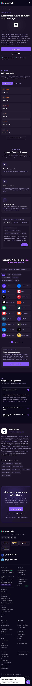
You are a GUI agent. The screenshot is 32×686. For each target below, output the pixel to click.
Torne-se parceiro (21, 623)
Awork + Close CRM (6, 466)
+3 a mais (24, 233)
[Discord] (12, 537)
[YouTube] (8, 537)
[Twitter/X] (2, 537)
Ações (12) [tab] (18, 83)
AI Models (15, 277)
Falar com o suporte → (22, 383)
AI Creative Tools (16, 274)
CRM (9, 274)
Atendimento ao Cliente (7, 603)
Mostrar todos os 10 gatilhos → (16, 138)
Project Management (7, 280)
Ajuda (21, 432)
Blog (2, 627)
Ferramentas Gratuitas (6, 629)
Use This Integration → (16, 90)
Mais (16, 280)
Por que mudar (21, 634)
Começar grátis (16, 49)
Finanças (3, 607)
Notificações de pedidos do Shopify (12, 233)
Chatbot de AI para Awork (10, 228)
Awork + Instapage (6, 469)
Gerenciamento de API (6, 582)
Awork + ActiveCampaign (7, 463)
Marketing (3, 591)
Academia (3, 632)
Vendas (3, 605)
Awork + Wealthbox (6, 475)
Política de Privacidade (15, 677)
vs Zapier (19, 636)
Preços (2, 643)
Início (2, 9)
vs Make (19, 638)
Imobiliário (4, 596)
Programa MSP (21, 627)
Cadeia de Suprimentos (7, 609)
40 (19, 342)
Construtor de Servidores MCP (7, 577)
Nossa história (4, 641)
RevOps (3, 614)
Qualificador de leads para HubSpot (12, 230)
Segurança (4, 647)
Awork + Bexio (18, 463)
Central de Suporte (6, 662)
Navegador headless (22, 579)
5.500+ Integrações (22, 581)
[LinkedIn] (5, 537)
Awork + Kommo (26, 469)
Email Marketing (6, 277)
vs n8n (19, 641)
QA (2, 616)
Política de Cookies (26, 677)
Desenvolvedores (5, 611)
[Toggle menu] (29, 2)
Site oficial (13, 432)
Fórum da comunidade (7, 634)
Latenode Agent (6, 570)
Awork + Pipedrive (16, 472)
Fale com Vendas (5, 656)
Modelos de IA (21, 572)
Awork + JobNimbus (16, 469)
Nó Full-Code (20, 577)
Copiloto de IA (22, 586)
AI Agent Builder (21, 574)
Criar (23, 245)
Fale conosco (4, 654)
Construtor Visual (21, 570)
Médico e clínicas (5, 598)
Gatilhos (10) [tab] (8, 83)
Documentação (5, 625)
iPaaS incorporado (5, 584)
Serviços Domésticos (6, 594)
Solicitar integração (16, 364)
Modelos (19, 583)
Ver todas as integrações (16, 514)
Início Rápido (4, 623)
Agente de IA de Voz (22, 654)
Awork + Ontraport (6, 472)
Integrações (8, 9)
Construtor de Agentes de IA (7, 573)
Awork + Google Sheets (17, 466)
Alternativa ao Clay (22, 643)
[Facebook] (15, 537)
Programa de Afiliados (23, 625)
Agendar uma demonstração (4, 659)
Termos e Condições (5, 677)
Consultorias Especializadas (4, 667)
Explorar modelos (16, 54)
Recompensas (4, 645)
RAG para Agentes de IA (7, 580)
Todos (3, 274)
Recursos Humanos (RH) (7, 600)
